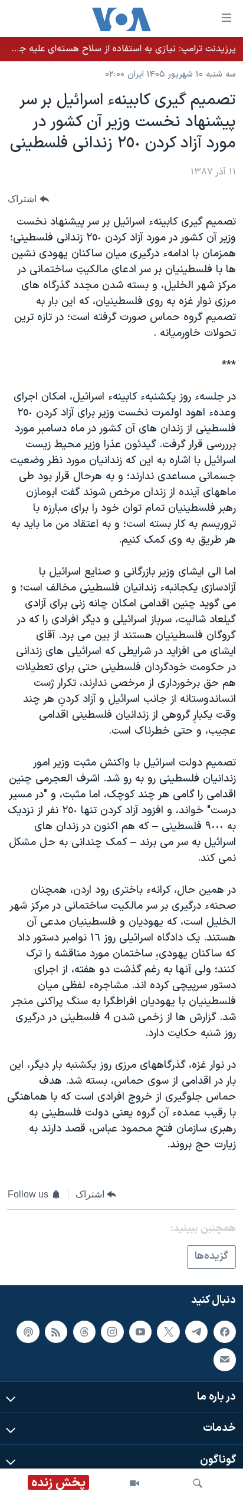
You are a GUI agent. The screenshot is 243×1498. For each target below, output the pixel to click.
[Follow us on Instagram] (112, 1332)
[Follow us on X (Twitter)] (168, 1332)
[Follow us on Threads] (84, 1332)
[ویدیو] (134, 1483)
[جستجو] (197, 1483)
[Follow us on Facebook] (225, 1332)
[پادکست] (28, 1332)
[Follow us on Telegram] (196, 1332)
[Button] (28, 199)
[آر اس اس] (56, 1332)
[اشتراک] (225, 1359)
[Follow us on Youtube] (140, 1332)
